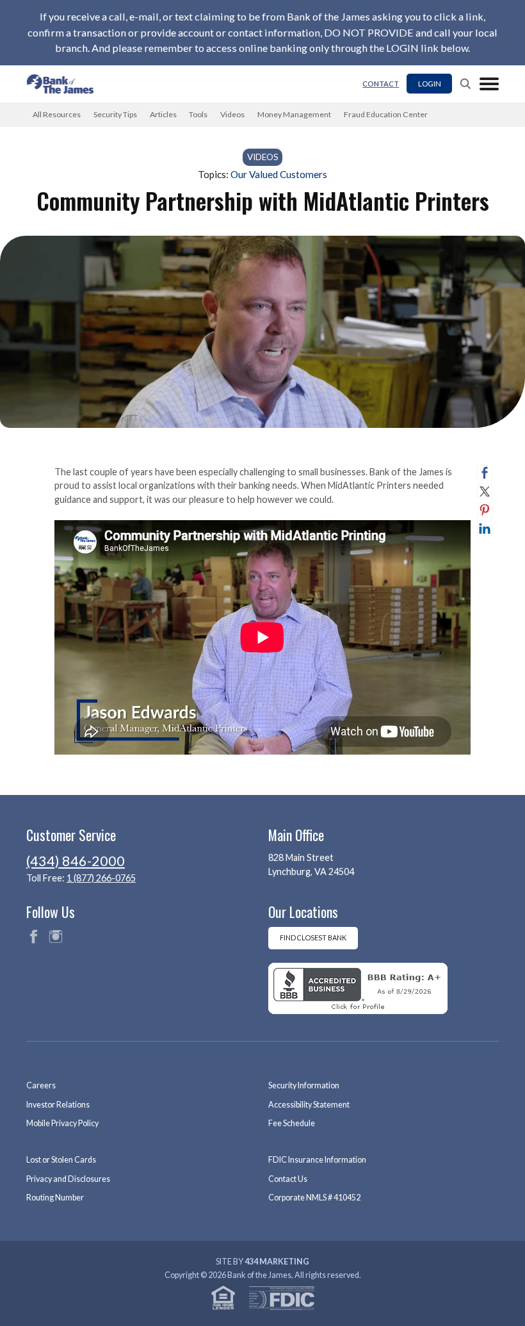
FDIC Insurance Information (317, 1160)
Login (429, 83)
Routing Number (55, 1197)
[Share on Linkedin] (484, 528)
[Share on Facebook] (484, 472)
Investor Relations (58, 1104)
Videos (232, 114)
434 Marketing (277, 1261)
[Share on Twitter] (484, 491)
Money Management (294, 114)
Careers (41, 1085)
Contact (380, 83)
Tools (198, 114)
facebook (33, 936)
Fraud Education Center (386, 114)
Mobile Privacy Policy (62, 1123)
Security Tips (115, 114)
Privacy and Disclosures (68, 1179)
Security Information (303, 1085)
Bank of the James (64, 84)
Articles (163, 114)
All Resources (57, 114)
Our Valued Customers (278, 174)
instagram (56, 936)
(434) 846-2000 (75, 861)
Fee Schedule (291, 1123)
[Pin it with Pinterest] (484, 510)
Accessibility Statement (309, 1104)
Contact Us (287, 1179)
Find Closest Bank (313, 937)
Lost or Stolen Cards (61, 1160)
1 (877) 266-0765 (101, 877)
